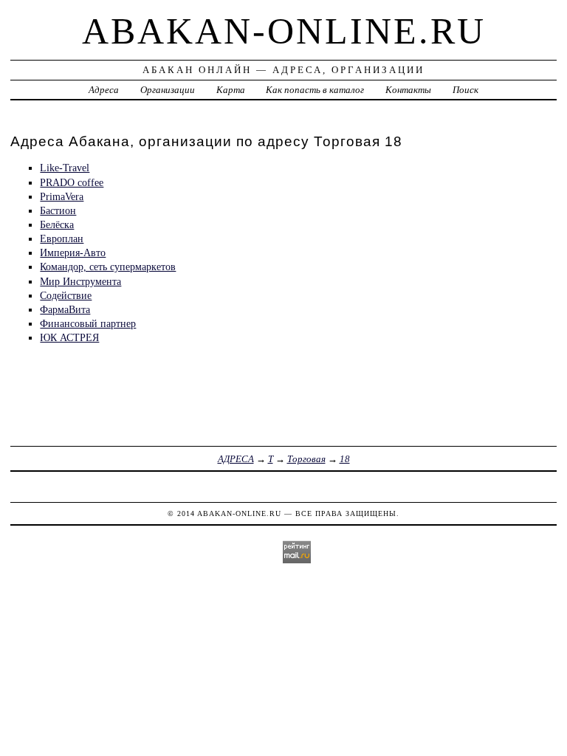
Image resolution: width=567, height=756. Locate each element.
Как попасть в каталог (315, 89)
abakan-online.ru (284, 31)
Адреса (104, 89)
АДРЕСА (236, 458)
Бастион (58, 210)
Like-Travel (64, 167)
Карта (230, 89)
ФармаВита (65, 309)
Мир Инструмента (80, 281)
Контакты (408, 89)
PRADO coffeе (71, 182)
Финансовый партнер (88, 323)
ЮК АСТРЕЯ (69, 337)
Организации (167, 89)
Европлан (61, 238)
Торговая (306, 458)
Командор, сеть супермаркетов (108, 266)
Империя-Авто (73, 252)
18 (345, 458)
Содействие (66, 295)
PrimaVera (61, 196)
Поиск (465, 89)
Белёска (57, 224)
